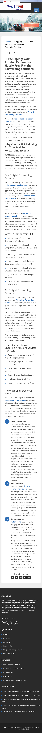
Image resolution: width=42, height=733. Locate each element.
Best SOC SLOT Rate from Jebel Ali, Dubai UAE (19, 712)
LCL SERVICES (8, 672)
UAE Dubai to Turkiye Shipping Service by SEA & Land (21, 691)
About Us (6, 638)
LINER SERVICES (8, 676)
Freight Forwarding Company (13, 650)
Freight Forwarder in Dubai (16, 185)
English (9, 1)
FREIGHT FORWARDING (11, 665)
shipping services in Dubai (15, 400)
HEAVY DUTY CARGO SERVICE (13, 669)
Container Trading (9, 654)
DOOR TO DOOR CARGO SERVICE (15, 680)
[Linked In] (15, 623)
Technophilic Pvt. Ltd (21, 729)
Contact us (6, 642)
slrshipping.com (22, 727)
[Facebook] (3, 623)
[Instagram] (11, 623)
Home (7, 42)
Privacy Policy (8, 646)
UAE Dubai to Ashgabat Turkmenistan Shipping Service (22, 695)
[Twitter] (7, 623)
